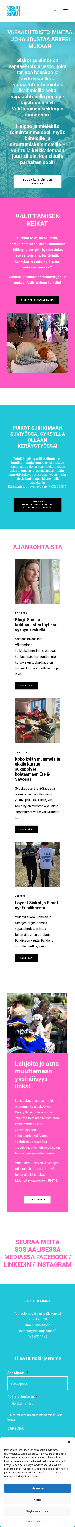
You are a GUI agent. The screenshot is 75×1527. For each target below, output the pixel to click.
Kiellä (38, 1500)
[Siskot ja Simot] (14, 11)
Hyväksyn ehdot (22, 1403)
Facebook (51, 1257)
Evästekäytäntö (35, 1521)
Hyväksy (38, 1488)
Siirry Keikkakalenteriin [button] (37, 300)
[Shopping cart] (52, 11)
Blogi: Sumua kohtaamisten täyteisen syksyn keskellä (37, 625)
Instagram (53, 1264)
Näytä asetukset (38, 1511)
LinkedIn (17, 1264)
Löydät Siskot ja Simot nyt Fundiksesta (36, 905)
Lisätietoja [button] (37, 1199)
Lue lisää (26, 685)
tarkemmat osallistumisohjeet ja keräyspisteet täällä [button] (37, 504)
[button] (69, 1442)
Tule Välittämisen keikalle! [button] (38, 181)
